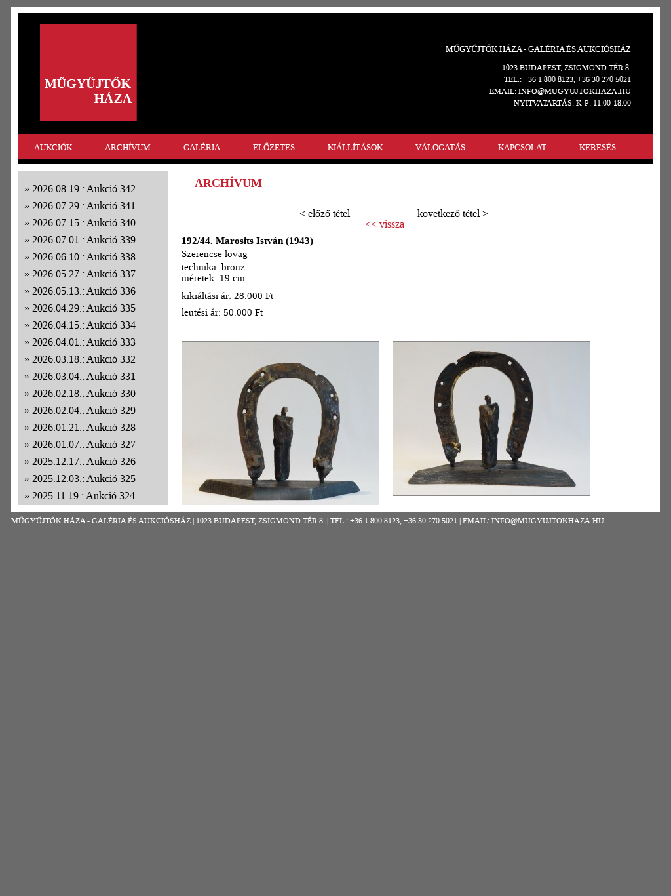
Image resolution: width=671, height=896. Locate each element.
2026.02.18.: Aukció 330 (84, 393)
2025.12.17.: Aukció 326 (84, 461)
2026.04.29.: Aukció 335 (84, 308)
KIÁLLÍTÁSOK (355, 147)
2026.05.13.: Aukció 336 (84, 291)
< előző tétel (324, 213)
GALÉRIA (201, 147)
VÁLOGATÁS (440, 147)
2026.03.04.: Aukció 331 (84, 376)
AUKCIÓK (53, 147)
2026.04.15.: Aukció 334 (84, 325)
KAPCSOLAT (522, 147)
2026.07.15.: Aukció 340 (84, 223)
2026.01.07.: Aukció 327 (84, 444)
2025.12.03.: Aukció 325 (84, 478)
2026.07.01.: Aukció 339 (84, 240)
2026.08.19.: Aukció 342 (84, 188)
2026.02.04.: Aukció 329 (84, 410)
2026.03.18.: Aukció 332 (84, 359)
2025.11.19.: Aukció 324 (83, 495)
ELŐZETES (274, 147)
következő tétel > (452, 213)
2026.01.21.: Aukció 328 (84, 427)
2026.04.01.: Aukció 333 (84, 342)
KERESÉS (597, 147)
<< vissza (384, 224)
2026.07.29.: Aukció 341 (84, 206)
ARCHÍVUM (128, 147)
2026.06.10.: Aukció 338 (84, 257)
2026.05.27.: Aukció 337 (84, 274)
